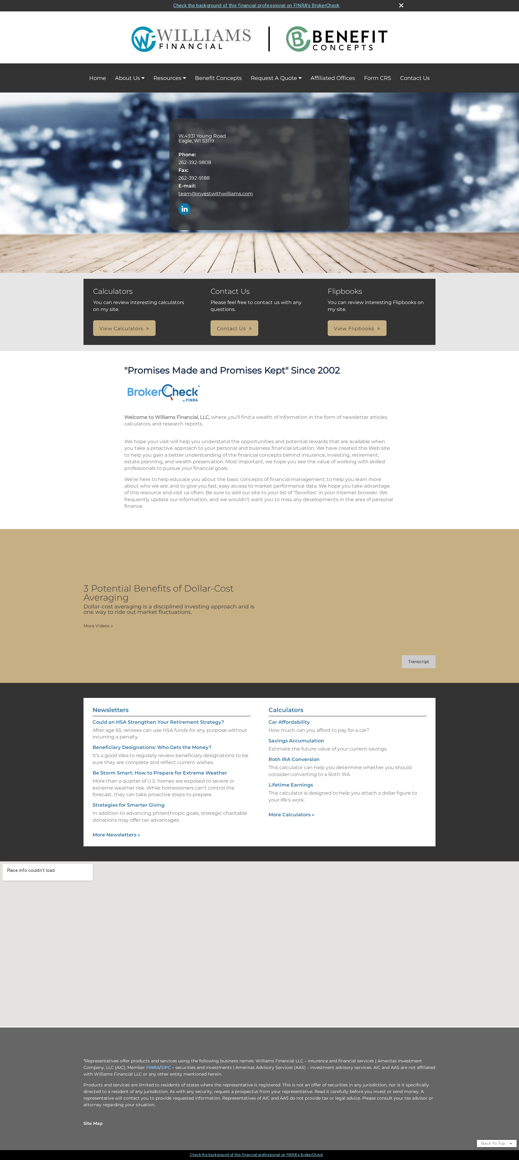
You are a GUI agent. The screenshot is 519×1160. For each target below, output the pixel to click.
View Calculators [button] (121, 328)
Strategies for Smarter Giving (129, 805)
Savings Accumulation (296, 741)
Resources (167, 78)
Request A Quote (274, 78)
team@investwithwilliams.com (215, 193)
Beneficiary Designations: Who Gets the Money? (152, 747)
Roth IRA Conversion (294, 759)
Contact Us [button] (231, 328)
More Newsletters (116, 835)
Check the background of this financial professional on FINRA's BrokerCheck (256, 5)
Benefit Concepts (218, 78)
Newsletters (111, 710)
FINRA (152, 1067)
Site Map (93, 1123)
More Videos (98, 626)
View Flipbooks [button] (354, 328)
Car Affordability (289, 722)
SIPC (166, 1067)
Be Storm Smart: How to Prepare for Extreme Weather (160, 773)
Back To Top (494, 1143)
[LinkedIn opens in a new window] (184, 209)
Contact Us (415, 78)
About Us (127, 78)
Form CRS (377, 78)
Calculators (286, 710)
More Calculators (291, 814)
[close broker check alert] (401, 5)
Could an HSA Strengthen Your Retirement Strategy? (158, 722)
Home (97, 78)
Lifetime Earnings (291, 785)
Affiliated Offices (333, 78)
